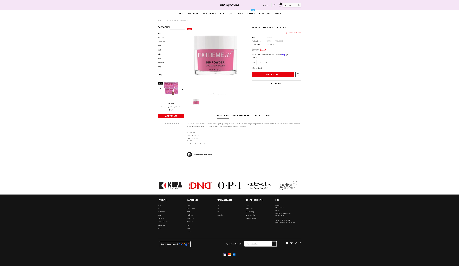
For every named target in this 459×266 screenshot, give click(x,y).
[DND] (200, 185)
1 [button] (163, 123)
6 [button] (174, 123)
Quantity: (254, 57)
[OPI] (229, 185)
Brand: (254, 38)
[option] (171, 99)
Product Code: (256, 41)
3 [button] (168, 123)
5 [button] (172, 123)
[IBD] (259, 185)
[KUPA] (171, 185)
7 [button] (176, 123)
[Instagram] (300, 243)
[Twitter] (291, 243)
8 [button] (178, 123)
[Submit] (274, 243)
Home (159, 20)
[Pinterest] (296, 243)
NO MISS (171, 104)
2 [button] (165, 123)
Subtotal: (254, 68)
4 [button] (170, 123)
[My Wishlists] (274, 5)
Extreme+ (270, 38)
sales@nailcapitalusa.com (288, 223)
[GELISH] (288, 185)
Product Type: (256, 44)
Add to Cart (171, 116)
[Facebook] (287, 243)
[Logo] (229, 5)
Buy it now (276, 83)
